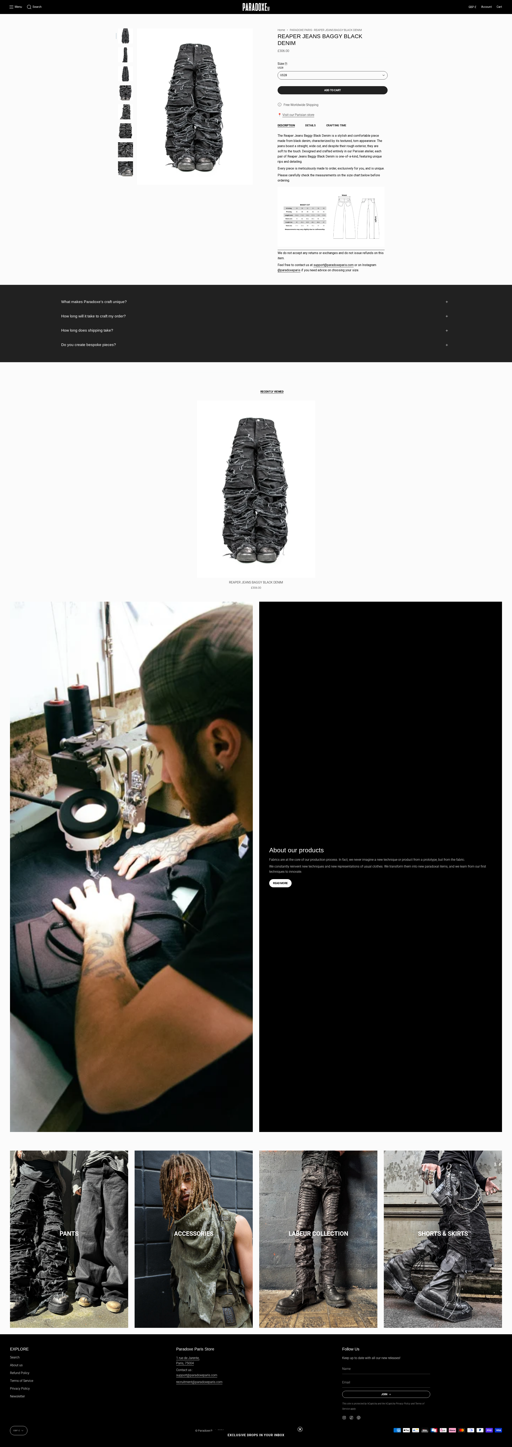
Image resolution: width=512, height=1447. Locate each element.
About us (16, 1365)
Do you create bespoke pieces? (88, 345)
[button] (34, 7)
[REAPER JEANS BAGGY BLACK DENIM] (256, 489)
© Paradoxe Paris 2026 (209, 1430)
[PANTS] (69, 1229)
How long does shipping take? (87, 330)
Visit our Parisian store (298, 115)
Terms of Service (21, 1381)
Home (281, 30)
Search (15, 1357)
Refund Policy (19, 1373)
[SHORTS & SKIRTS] (443, 1229)
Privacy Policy (20, 1388)
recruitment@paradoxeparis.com (199, 1382)
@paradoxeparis (289, 270)
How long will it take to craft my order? (93, 316)
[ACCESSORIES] (194, 1229)
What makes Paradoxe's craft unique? (94, 302)
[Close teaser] (300, 1429)
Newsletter (17, 1396)
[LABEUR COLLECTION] (318, 1229)
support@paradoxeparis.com (333, 265)
